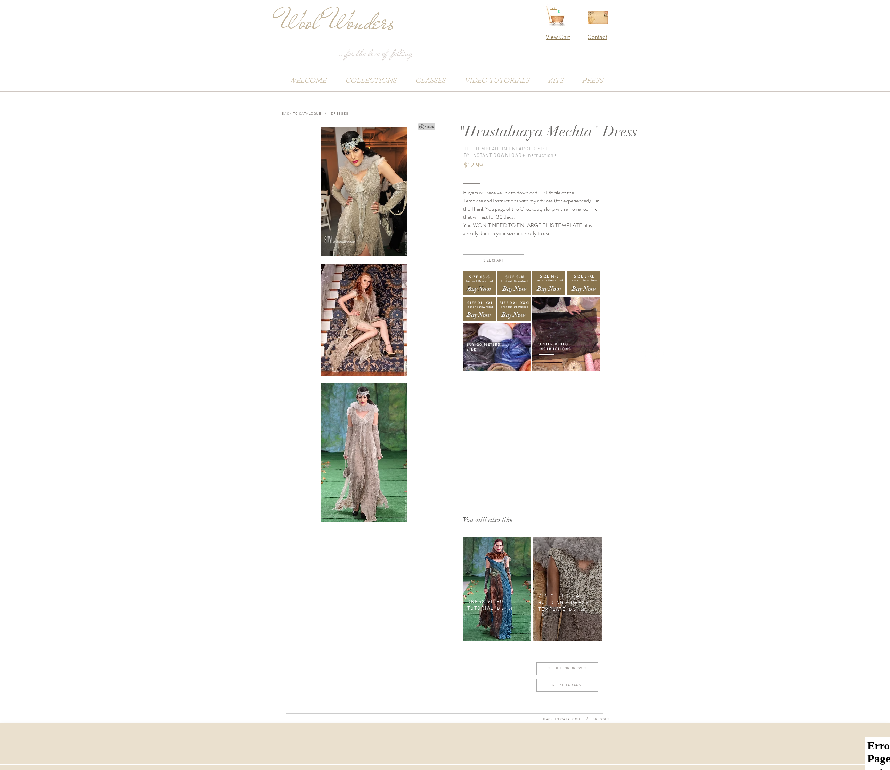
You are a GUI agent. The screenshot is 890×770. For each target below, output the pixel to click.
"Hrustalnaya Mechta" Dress (547, 131)
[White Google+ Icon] (654, 354)
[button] (557, 10)
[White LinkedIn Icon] (643, 354)
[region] (566, 334)
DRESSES (340, 114)
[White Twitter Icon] (666, 354)
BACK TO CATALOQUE (301, 114)
